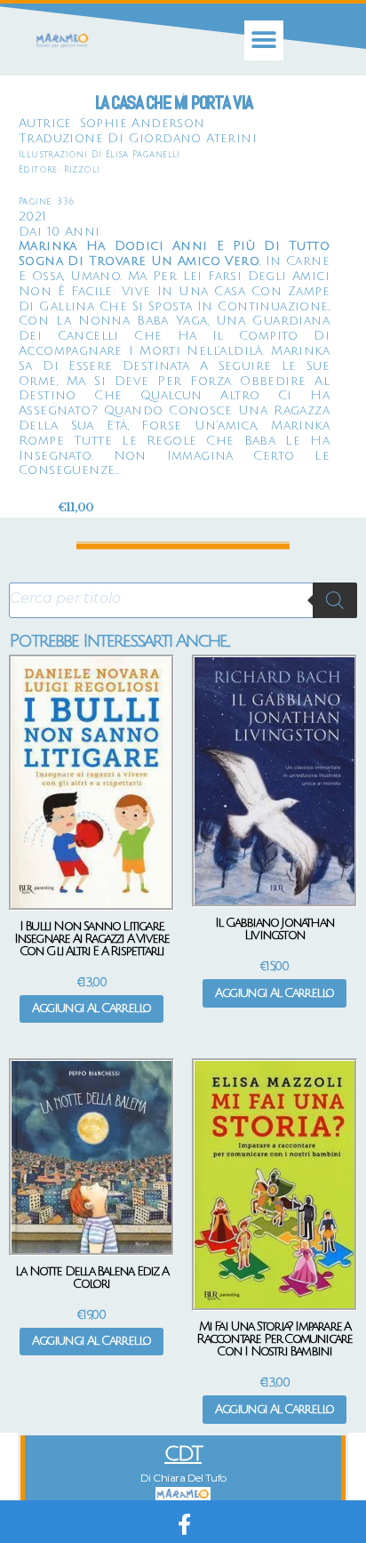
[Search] (335, 600)
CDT (183, 1454)
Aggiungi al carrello (91, 1008)
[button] (264, 40)
